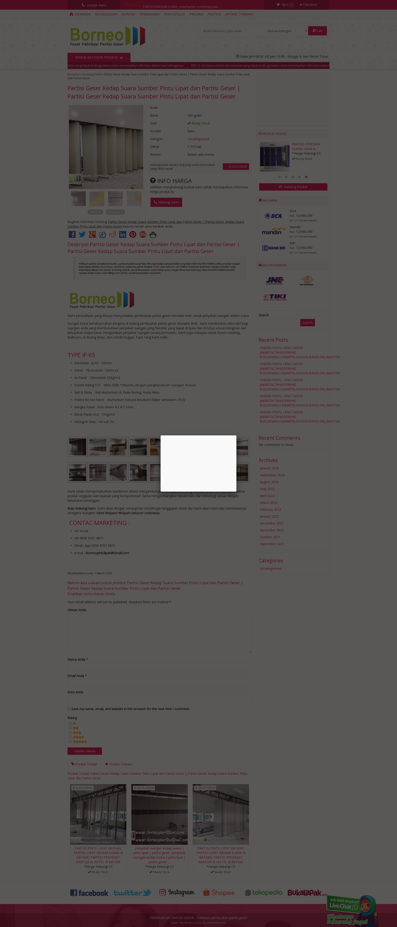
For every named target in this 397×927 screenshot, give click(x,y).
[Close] (236, 435)
